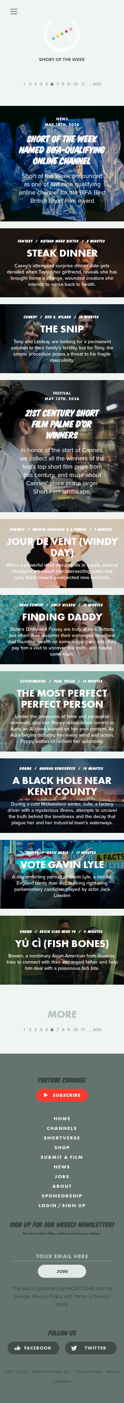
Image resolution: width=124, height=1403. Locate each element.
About (62, 1186)
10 (75, 84)
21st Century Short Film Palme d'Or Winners (62, 423)
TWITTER (95, 1348)
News (62, 1167)
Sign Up (74, 1205)
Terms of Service (92, 1296)
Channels (62, 1128)
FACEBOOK (38, 1348)
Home (62, 1118)
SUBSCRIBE (67, 1095)
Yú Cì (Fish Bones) (62, 943)
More (62, 1014)
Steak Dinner (62, 253)
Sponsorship (62, 1196)
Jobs (62, 1176)
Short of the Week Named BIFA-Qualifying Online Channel (62, 149)
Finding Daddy (62, 617)
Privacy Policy (47, 1296)
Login (48, 1205)
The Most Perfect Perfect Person (62, 699)
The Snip (62, 329)
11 (83, 84)
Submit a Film (62, 1157)
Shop (62, 1147)
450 (97, 84)
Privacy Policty (88, 1372)
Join (62, 1271)
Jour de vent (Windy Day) (62, 547)
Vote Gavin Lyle (62, 864)
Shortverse (62, 1138)
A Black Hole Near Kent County (62, 786)
